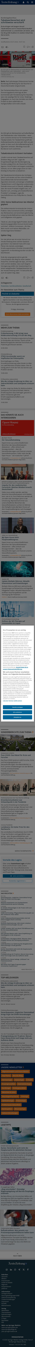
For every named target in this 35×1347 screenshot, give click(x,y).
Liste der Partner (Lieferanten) (12, 701)
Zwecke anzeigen (17, 707)
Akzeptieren (17, 717)
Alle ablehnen (17, 712)
